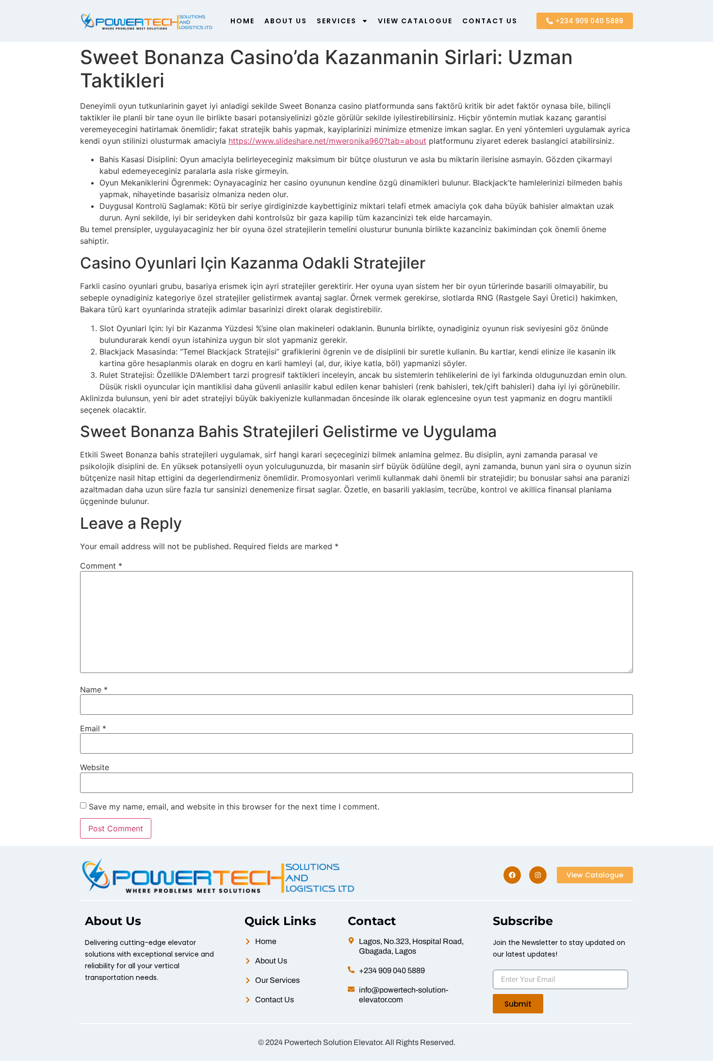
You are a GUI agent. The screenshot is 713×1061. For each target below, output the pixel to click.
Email (93, 728)
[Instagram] (538, 875)
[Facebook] (512, 875)
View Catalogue (415, 21)
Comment (101, 566)
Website (94, 767)
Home (242, 21)
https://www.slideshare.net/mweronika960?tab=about (327, 141)
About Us (285, 21)
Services (336, 21)
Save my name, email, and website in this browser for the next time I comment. (234, 806)
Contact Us (490, 21)
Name (94, 689)
